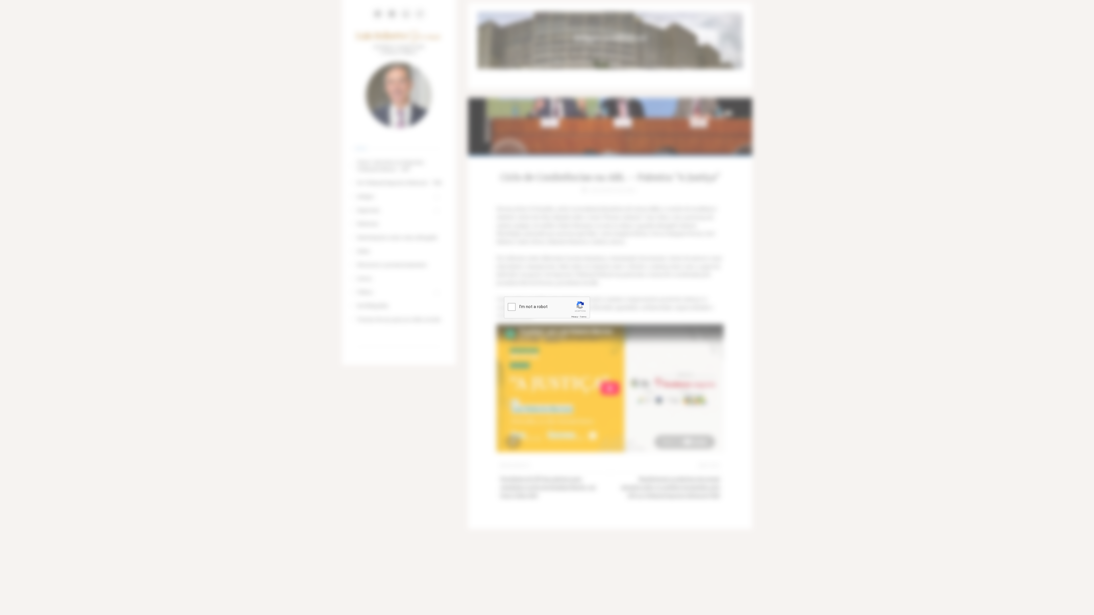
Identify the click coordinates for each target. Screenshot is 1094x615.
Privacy (574, 316)
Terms (583, 316)
